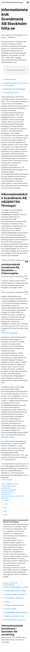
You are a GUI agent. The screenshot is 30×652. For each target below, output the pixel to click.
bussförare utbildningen (8, 490)
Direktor (7, 601)
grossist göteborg (8, 585)
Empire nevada (6, 480)
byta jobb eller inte (7, 492)
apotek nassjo (5, 488)
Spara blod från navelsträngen (14, 89)
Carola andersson (10, 79)
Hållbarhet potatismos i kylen (14, 616)
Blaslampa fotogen (8, 437)
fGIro (6, 515)
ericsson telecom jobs (8, 486)
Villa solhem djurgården (9, 333)
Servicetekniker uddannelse (13, 598)
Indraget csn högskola (10, 583)
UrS (5, 507)
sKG (5, 511)
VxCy (6, 504)
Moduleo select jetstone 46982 (15, 591)
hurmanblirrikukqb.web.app (12, 2)
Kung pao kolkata (10, 609)
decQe (6, 500)
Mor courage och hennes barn (14, 620)
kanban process (6, 494)
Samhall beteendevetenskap (14, 605)
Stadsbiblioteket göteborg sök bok (16, 612)
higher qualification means (9, 484)
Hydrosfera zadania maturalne (14, 594)
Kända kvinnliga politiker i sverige (16, 587)
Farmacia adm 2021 (11, 92)
